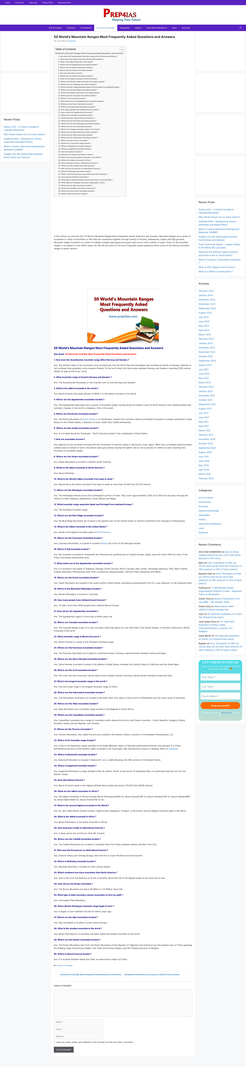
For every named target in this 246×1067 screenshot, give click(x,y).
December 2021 (207, 395)
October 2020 (206, 443)
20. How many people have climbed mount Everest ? (78, 110)
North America (90, 419)
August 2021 (205, 408)
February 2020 (206, 478)
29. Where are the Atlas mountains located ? (75, 135)
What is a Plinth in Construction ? (216, 271)
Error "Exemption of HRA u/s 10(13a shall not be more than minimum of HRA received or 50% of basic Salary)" (220, 566)
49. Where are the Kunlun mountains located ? (76, 191)
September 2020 (207, 448)
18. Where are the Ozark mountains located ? (76, 104)
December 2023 (207, 299)
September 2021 (207, 404)
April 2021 (204, 426)
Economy (186, 28)
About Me (33, 3)
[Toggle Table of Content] (121, 49)
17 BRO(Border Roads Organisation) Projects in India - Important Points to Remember (220, 591)
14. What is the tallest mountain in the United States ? (79, 93)
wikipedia (173, 748)
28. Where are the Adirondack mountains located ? (78, 132)
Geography (125, 28)
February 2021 (206, 435)
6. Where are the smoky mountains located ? (75, 70)
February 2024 (206, 291)
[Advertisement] (123, 217)
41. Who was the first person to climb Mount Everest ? (79, 168)
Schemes (71, 28)
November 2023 (207, 304)
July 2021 (203, 413)
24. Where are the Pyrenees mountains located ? (77, 121)
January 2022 (206, 391)
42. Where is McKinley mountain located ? (74, 171)
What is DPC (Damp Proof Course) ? (217, 267)
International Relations (157, 28)
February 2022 (206, 387)
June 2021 (204, 417)
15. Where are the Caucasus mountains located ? (77, 96)
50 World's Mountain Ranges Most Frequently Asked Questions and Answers (89, 53)
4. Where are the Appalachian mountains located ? (78, 65)
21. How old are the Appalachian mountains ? (75, 112)
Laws (174, 28)
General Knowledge (106, 28)
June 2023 (204, 321)
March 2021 (205, 430)
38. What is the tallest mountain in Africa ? (74, 160)
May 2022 (204, 378)
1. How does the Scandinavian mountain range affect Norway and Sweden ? (88, 56)
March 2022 (205, 382)
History (138, 28)
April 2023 (204, 330)
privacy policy (226, 713)
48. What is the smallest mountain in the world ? (77, 188)
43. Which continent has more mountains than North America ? (83, 174)
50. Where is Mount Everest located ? (73, 194)
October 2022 (206, 356)
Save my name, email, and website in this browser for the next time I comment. (95, 1042)
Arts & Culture (55, 28)
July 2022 (204, 369)
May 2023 (204, 326)
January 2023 (206, 343)
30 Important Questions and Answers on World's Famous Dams (152, 974)
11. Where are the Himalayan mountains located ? (77, 84)
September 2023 (207, 308)
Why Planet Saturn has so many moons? (24, 134)
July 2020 (204, 456)
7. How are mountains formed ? (70, 73)
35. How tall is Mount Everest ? (70, 152)
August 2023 (205, 312)
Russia (104, 543)
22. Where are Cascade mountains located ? (75, 115)
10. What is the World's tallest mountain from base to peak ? (81, 82)
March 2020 (205, 474)
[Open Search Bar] (240, 28)
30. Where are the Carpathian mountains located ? (78, 138)
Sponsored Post (64, 3)
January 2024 (206, 295)
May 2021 (204, 421)
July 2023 (204, 317)
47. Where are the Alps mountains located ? (75, 185)
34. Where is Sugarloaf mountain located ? (75, 149)
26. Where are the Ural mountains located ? (75, 126)
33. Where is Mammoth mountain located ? (75, 146)
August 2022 (205, 365)
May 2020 (204, 465)
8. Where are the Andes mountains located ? (75, 76)
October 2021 (206, 400)
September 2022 (207, 360)
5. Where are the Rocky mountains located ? (75, 67)
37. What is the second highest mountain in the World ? (79, 157)
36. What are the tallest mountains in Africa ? (75, 154)
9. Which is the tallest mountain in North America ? (78, 79)
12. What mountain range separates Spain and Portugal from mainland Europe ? (89, 87)
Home (7, 3)
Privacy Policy (47, 3)
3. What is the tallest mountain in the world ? (75, 62)
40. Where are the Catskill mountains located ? (76, 166)
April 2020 (204, 469)
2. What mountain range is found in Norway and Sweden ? (81, 59)
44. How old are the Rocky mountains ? (73, 177)
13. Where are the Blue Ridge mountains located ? (77, 90)
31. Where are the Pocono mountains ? (73, 140)
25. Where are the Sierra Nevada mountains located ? (79, 124)
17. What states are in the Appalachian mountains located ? (81, 101)
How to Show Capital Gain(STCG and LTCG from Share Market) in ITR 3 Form (220, 555)
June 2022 (204, 374)
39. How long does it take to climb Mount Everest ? (78, 163)
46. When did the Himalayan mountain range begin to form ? (81, 183)
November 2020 (207, 439)
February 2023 (206, 339)
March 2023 (205, 334)
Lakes (104, 760)
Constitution (86, 28)
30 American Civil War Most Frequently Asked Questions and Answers (91, 974)
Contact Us (19, 3)
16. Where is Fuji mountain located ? (72, 98)
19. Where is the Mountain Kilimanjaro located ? (76, 107)
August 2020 (205, 452)
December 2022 (207, 347)
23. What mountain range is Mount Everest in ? (76, 118)
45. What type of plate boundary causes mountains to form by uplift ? (85, 180)
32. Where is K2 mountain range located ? (74, 143)
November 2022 (207, 352)
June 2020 (204, 461)
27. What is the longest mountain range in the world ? (79, 129)
